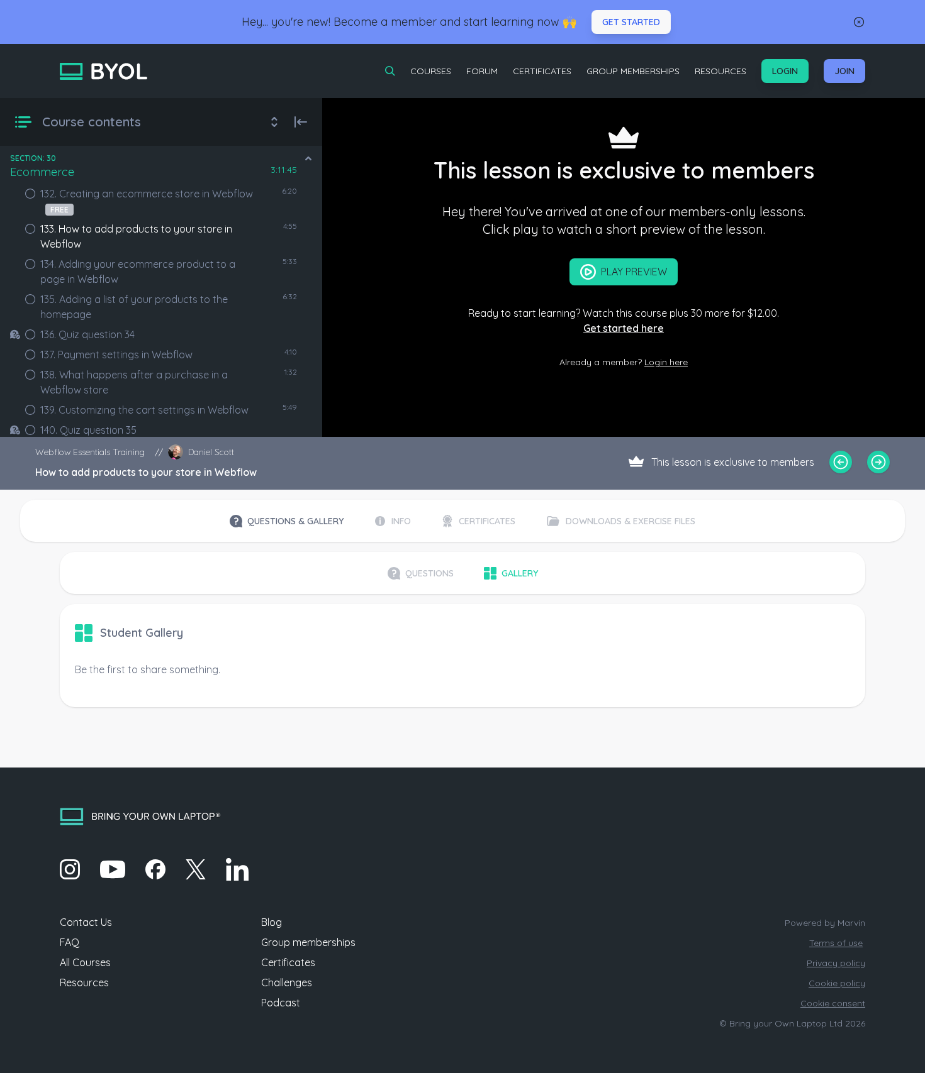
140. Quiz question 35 (88, 430)
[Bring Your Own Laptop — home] (103, 71)
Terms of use (836, 943)
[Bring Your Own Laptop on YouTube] (112, 869)
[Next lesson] (878, 462)
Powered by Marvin (825, 922)
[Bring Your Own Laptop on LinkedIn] (237, 869)
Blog (271, 922)
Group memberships (308, 942)
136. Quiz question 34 (87, 334)
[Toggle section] (308, 158)
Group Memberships (633, 71)
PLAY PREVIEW (634, 271)
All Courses (85, 962)
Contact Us (86, 922)
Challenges (286, 982)
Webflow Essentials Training (90, 452)
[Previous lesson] (840, 462)
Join (844, 71)
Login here (666, 362)
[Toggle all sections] (274, 122)
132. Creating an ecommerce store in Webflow (146, 200)
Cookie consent (832, 1003)
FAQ (69, 942)
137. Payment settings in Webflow (116, 354)
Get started (631, 22)
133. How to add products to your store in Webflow (136, 236)
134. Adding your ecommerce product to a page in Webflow (137, 271)
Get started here (623, 328)
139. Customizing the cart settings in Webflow (144, 410)
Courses (430, 71)
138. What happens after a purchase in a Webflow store (134, 382)
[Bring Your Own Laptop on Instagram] (70, 869)
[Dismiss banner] (859, 22)
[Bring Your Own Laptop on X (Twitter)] (196, 869)
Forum (482, 71)
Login (785, 71)
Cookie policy (837, 983)
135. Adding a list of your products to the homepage (134, 307)
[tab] (287, 521)
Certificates (542, 71)
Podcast (280, 1002)
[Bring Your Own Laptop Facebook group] (155, 869)
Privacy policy (836, 963)
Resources (720, 71)
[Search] (390, 71)
